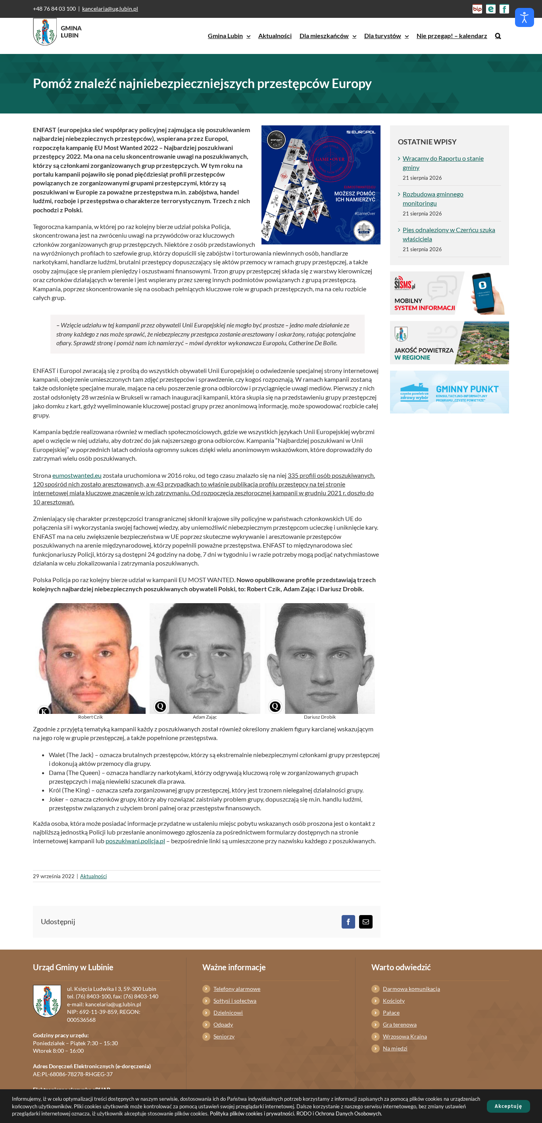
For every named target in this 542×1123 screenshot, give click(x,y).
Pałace (391, 1012)
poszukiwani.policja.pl (135, 840)
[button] (498, 36)
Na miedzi (395, 1048)
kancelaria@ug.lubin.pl (110, 8)
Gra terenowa (400, 1024)
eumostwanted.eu (77, 475)
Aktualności (93, 876)
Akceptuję (508, 1106)
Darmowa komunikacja (411, 988)
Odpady (223, 1024)
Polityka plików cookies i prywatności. (252, 1113)
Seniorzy (223, 1036)
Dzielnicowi (228, 1012)
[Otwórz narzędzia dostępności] (524, 17)
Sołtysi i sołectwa (234, 1000)
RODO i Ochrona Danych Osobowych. (339, 1113)
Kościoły (394, 1000)
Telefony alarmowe (236, 988)
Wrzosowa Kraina (405, 1036)
